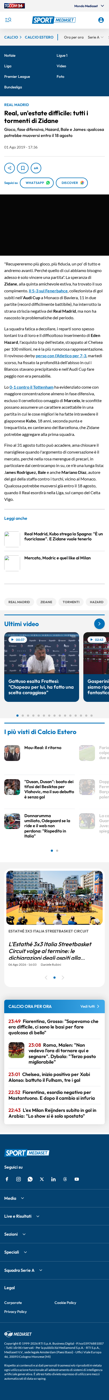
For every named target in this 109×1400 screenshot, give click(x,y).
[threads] (65, 1179)
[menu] (8, 20)
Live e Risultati (17, 1216)
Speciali (11, 1252)
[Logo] (54, 20)
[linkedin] (53, 1179)
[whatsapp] (30, 1179)
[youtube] (76, 1179)
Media (10, 1198)
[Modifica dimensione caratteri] (36, 168)
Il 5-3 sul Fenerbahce (48, 290)
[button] (54, 20)
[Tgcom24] (14, 5)
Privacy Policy (15, 1311)
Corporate (13, 1302)
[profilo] (101, 20)
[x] (41, 1179)
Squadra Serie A (19, 1270)
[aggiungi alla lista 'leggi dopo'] (23, 168)
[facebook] (7, 1179)
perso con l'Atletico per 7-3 (61, 355)
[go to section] (99, 623)
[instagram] (18, 1179)
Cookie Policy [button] (65, 1302)
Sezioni (11, 1234)
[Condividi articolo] (9, 168)
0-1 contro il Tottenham (31, 386)
